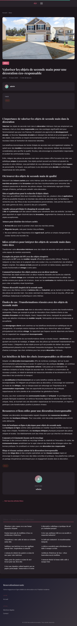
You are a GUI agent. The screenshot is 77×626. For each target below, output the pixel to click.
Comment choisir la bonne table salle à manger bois (55, 561)
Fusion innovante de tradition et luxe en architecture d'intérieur (18, 534)
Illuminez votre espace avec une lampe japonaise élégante (18, 527)
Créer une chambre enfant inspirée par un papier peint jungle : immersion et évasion (19, 567)
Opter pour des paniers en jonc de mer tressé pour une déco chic (18, 561)
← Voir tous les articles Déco (12, 501)
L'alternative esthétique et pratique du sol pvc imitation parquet (56, 527)
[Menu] (42, 3)
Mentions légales (8, 610)
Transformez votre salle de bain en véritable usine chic (20, 541)
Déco (10, 13)
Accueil (4, 13)
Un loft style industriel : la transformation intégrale (55, 541)
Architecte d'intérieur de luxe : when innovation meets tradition (54, 554)
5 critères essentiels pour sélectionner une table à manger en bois (56, 547)
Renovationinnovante (13, 585)
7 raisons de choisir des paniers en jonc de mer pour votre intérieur (19, 554)
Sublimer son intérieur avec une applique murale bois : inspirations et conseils (19, 547)
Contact (5, 613)
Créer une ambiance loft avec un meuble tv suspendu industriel (56, 534)
